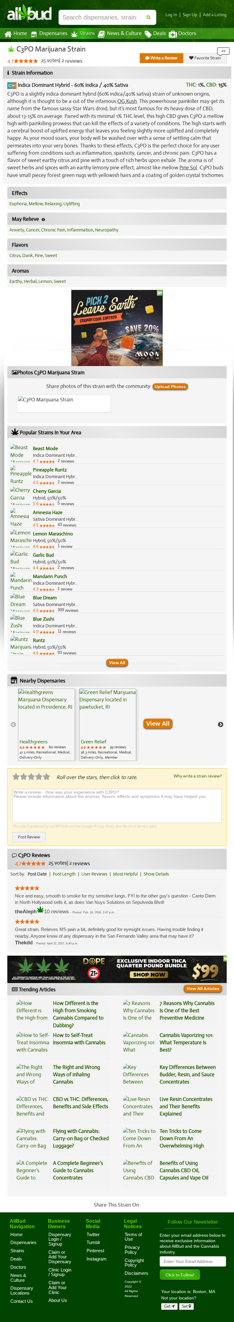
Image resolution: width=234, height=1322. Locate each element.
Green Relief (93, 742)
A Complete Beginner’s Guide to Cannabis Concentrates (78, 1170)
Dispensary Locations (21, 1291)
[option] (46, 725)
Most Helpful (125, 874)
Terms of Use (133, 1237)
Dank (27, 255)
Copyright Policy (134, 1263)
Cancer (32, 230)
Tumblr (93, 1242)
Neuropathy (106, 230)
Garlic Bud (43, 555)
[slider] (26, 60)
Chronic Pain (53, 230)
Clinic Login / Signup (59, 1272)
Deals (159, 33)
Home (20, 33)
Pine (39, 255)
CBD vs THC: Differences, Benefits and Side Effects (80, 1103)
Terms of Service (135, 826)
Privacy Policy (104, 826)
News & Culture (124, 33)
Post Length (64, 874)
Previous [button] (13, 725)
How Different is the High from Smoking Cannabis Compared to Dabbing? (78, 1014)
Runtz (39, 640)
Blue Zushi (43, 619)
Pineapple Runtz (50, 470)
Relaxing (53, 203)
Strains (87, 33)
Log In (171, 14)
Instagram (97, 1259)
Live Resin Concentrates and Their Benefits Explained (186, 1106)
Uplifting (71, 203)
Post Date (37, 874)
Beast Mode (45, 449)
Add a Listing (215, 14)
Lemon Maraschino (53, 534)
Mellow (36, 203)
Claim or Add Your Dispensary (59, 1257)
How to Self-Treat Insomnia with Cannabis (79, 1039)
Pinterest (95, 1250)
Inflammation (80, 230)
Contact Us (21, 1301)
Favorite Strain (207, 58)
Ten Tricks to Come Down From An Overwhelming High (182, 1138)
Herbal (30, 281)
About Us (57, 1300)
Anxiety (16, 230)
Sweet (51, 255)
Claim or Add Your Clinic (57, 1287)
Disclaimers (136, 1273)
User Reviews (94, 874)
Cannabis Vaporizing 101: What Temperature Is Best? (187, 1042)
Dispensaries (53, 33)
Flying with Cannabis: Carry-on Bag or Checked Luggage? (81, 1138)
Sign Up (190, 14)
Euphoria (18, 203)
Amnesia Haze (47, 512)
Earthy (15, 281)
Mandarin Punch (50, 576)
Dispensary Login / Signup (59, 1239)
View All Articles (202, 988)
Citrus (14, 255)
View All (117, 662)
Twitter (93, 1234)
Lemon (45, 281)
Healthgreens (34, 742)
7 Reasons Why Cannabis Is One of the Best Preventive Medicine (187, 1010)
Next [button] (221, 725)
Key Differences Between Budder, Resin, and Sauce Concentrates (188, 1074)
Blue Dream (45, 598)
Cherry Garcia (47, 491)
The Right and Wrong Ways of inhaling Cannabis (76, 1074)
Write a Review (164, 58)
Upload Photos (170, 386)
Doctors (187, 33)
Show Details (156, 874)
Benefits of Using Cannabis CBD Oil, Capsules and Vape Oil (184, 1170)
